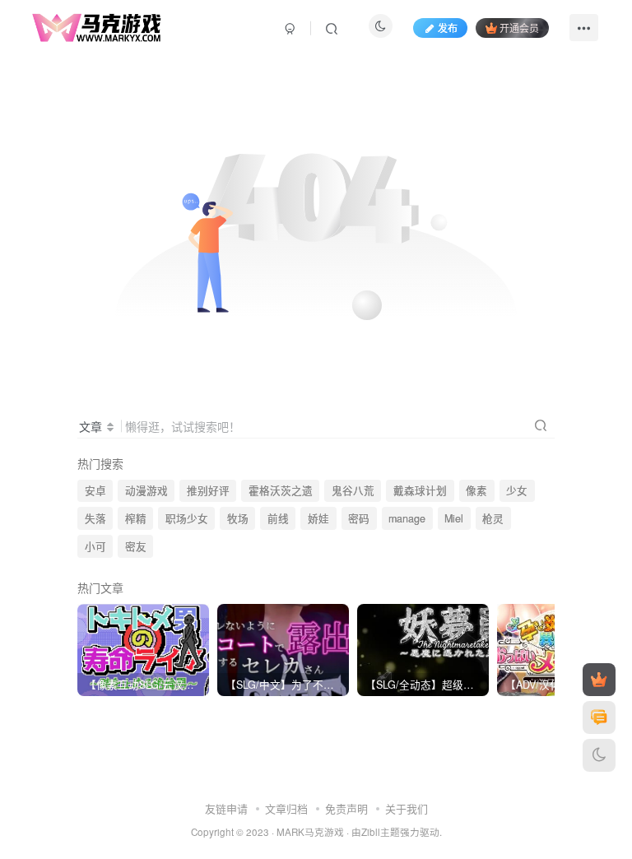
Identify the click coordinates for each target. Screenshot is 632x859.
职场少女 (186, 518)
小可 (95, 546)
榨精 (135, 518)
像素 (476, 490)
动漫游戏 (146, 490)
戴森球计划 (420, 490)
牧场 (238, 518)
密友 (135, 546)
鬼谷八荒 (353, 490)
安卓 (95, 490)
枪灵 (493, 518)
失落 (95, 518)
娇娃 (318, 518)
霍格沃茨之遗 (281, 490)
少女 (516, 490)
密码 (358, 518)
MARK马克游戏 (310, 831)
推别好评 (208, 490)
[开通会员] (599, 679)
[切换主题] (599, 755)
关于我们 (406, 808)
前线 (278, 518)
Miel (453, 518)
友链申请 (226, 808)
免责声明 (346, 808)
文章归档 (286, 808)
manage (406, 518)
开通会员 (519, 28)
